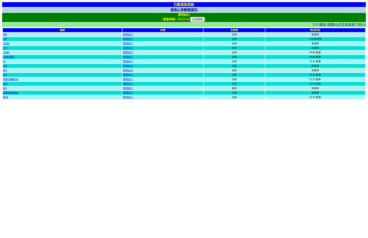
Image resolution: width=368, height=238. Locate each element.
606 (5, 70)
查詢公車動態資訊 (184, 10)
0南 (5, 34)
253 (5, 47)
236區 (6, 43)
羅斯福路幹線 (10, 92)
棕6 (5, 88)
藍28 (5, 97)
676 (5, 74)
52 (4, 61)
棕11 (5, 83)
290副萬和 (8, 56)
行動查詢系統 (184, 4)
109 (5, 39)
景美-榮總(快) (10, 79)
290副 (6, 52)
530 (5, 65)
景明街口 (128, 34)
